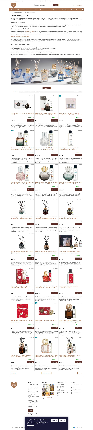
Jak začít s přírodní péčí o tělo (33, 385)
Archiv (30, 410)
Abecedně (45, 91)
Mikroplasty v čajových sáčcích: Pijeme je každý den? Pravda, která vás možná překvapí (33, 402)
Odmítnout (54, 420)
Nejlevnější (22, 91)
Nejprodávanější (37, 91)
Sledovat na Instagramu (49, 398)
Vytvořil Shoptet (79, 427)
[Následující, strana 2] (78, 373)
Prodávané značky (39, 0)
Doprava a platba (51, 0)
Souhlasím (62, 420)
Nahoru (14, 373)
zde (45, 423)
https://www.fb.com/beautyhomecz (77, 390)
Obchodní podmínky (61, 390)
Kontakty (58, 395)
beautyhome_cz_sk (76, 393)
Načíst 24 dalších (46, 373)
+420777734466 (76, 388)
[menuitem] (12, 9)
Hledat (55, 5)
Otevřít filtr (47, 88)
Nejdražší (29, 91)
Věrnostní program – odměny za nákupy (61, 388)
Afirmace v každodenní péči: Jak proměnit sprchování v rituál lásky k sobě (34, 393)
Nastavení (30, 427)
